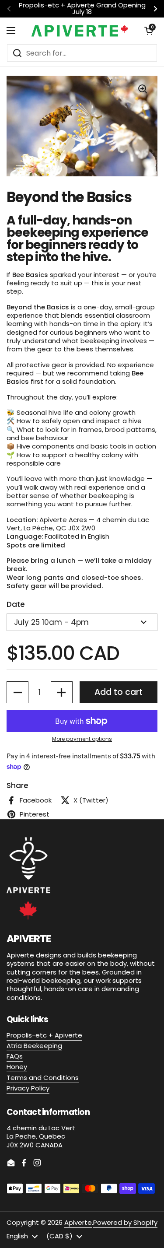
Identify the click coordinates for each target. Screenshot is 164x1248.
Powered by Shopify (125, 1222)
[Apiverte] (79, 30)
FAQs (15, 1056)
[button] (148, 30)
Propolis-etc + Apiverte (44, 1035)
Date (16, 604)
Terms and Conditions (43, 1077)
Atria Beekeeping (34, 1045)
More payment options (82, 739)
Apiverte (78, 1222)
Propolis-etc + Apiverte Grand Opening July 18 (82, 8)
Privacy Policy (28, 1088)
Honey (17, 1066)
